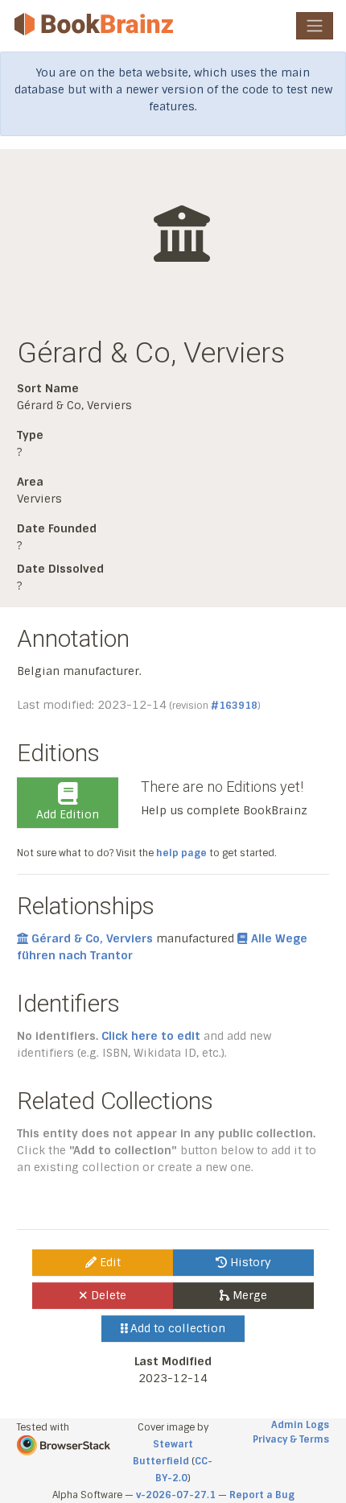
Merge (248, 1295)
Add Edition (67, 814)
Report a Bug (262, 1495)
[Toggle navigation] (314, 25)
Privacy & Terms (291, 1439)
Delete (107, 1295)
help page (181, 853)
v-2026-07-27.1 (176, 1495)
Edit (109, 1262)
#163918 (234, 705)
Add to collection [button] (176, 1328)
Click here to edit (150, 1036)
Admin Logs (300, 1424)
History (249, 1262)
